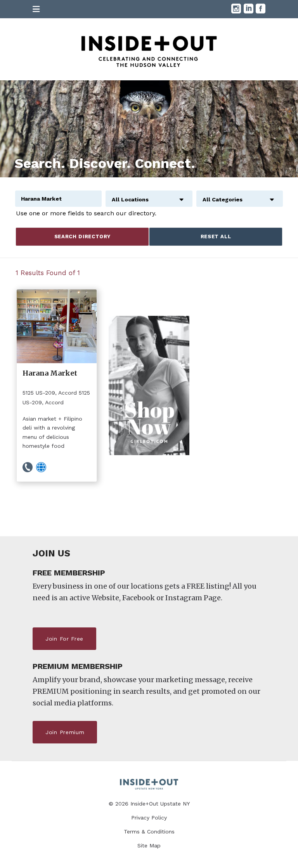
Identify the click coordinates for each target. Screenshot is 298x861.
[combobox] (148, 195)
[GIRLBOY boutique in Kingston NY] (149, 385)
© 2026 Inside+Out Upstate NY (149, 803)
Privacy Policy (149, 817)
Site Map (149, 845)
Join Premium (64, 732)
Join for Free (64, 639)
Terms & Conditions (149, 831)
